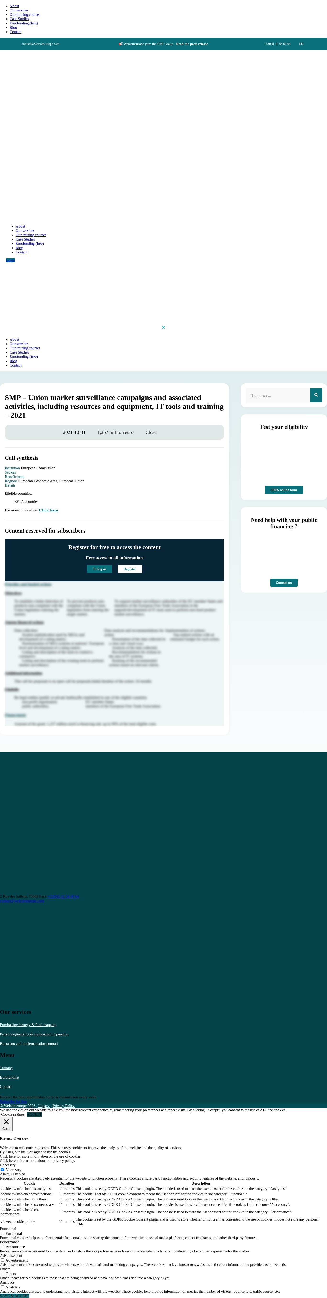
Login (10, 260)
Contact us (284, 583)
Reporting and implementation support (29, 1043)
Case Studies (19, 19)
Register (130, 569)
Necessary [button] (8, 1165)
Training (6, 1068)
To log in (99, 569)
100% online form (284, 490)
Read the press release (192, 44)
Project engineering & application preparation (34, 1034)
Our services (19, 10)
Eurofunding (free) (24, 23)
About (14, 6)
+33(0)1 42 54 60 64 (63, 896)
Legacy (44, 1106)
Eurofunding (9, 1077)
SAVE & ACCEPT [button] (14, 1296)
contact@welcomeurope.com (22, 901)
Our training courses (25, 14)
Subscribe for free (13, 1101)
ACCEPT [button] (34, 1114)
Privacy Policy (64, 1106)
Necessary (13, 1170)
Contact (6, 1087)
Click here (48, 510)
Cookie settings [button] (12, 1114)
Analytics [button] (7, 1282)
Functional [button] (8, 1229)
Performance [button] (9, 1242)
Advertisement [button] (11, 1255)
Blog (13, 27)
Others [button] (5, 1269)
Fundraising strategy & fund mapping (28, 1025)
